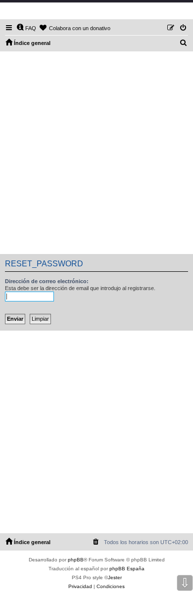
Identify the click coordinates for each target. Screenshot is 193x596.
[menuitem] (26, 28)
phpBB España (127, 568)
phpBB (76, 559)
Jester (115, 577)
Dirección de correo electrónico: (47, 281)
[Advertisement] (96, 152)
